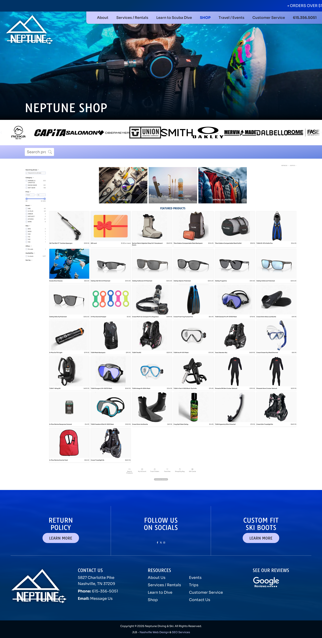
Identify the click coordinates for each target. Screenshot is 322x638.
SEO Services (181, 632)
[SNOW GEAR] (173, 182)
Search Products (129, 472)
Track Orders (154, 471)
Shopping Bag (180, 471)
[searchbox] (39, 152)
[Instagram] (164, 542)
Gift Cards (192, 471)
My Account (142, 471)
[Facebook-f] (157, 542)
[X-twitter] (161, 542)
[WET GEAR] (123, 182)
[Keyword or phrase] (27, 173)
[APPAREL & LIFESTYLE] (222, 182)
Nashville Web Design (154, 632)
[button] (132, 17)
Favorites (167, 471)
